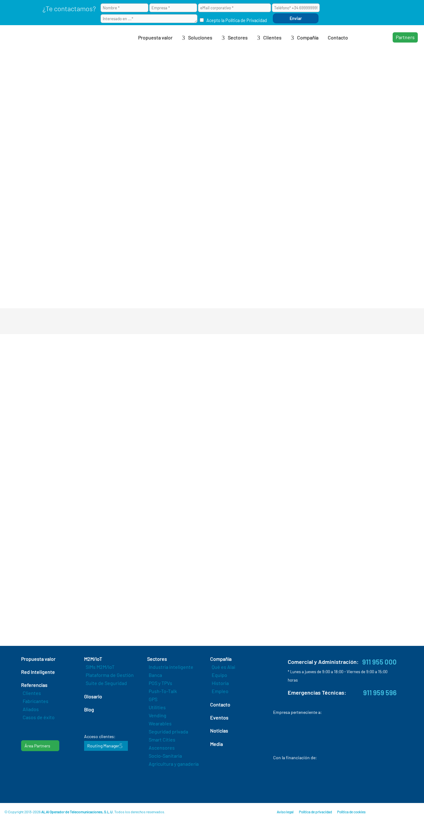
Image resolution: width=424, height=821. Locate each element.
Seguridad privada (168, 731)
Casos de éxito (39, 717)
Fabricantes (35, 701)
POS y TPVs (160, 683)
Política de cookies (351, 812)
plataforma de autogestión (110, 83)
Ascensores (162, 748)
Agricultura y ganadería (174, 764)
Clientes (32, 693)
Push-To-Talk (163, 691)
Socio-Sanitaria (165, 756)
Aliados (31, 709)
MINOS (215, 514)
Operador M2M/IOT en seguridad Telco (155, 153)
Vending (157, 715)
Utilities (157, 707)
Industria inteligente (171, 667)
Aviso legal (285, 812)
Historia (220, 683)
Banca (155, 675)
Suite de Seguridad (106, 683)
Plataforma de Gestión (110, 675)
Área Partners (37, 745)
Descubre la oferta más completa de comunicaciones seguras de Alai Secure (164, 604)
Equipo (219, 675)
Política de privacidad (315, 812)
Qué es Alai (223, 667)
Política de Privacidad (246, 20)
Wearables (160, 723)
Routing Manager (103, 745)
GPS (153, 699)
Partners (405, 37)
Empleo (220, 691)
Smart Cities (162, 739)
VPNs (129, 259)
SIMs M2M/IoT (100, 667)
